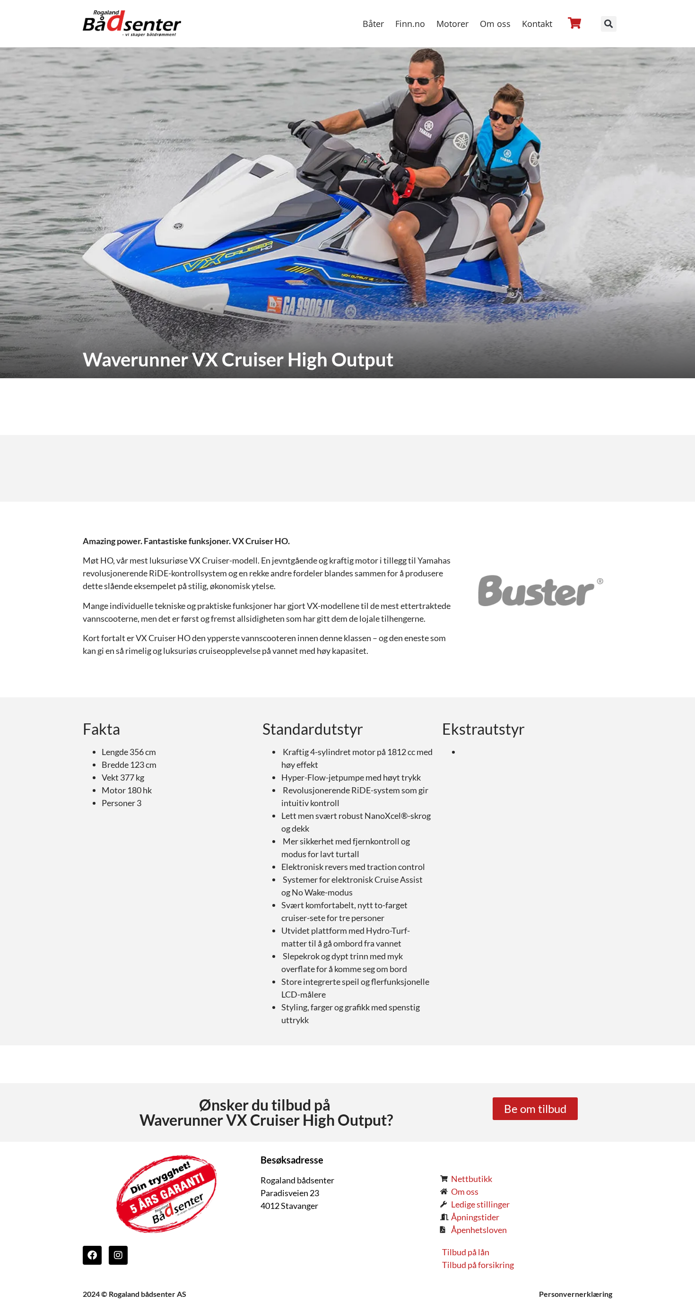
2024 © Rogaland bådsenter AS (134, 1293)
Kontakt (537, 23)
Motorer (452, 23)
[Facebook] (92, 1255)
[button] (609, 24)
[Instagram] (118, 1255)
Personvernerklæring (575, 1293)
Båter (373, 23)
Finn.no (410, 23)
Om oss (495, 23)
